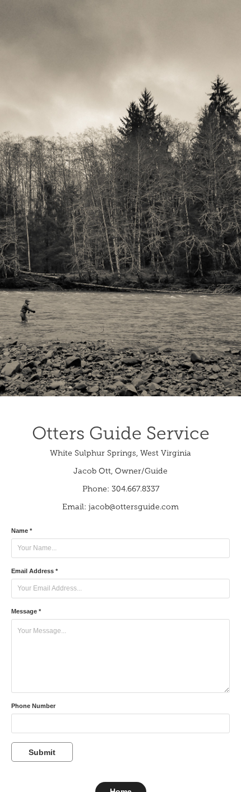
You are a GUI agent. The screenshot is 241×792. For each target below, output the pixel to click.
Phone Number (33, 705)
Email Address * (34, 571)
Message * (26, 611)
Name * (21, 530)
